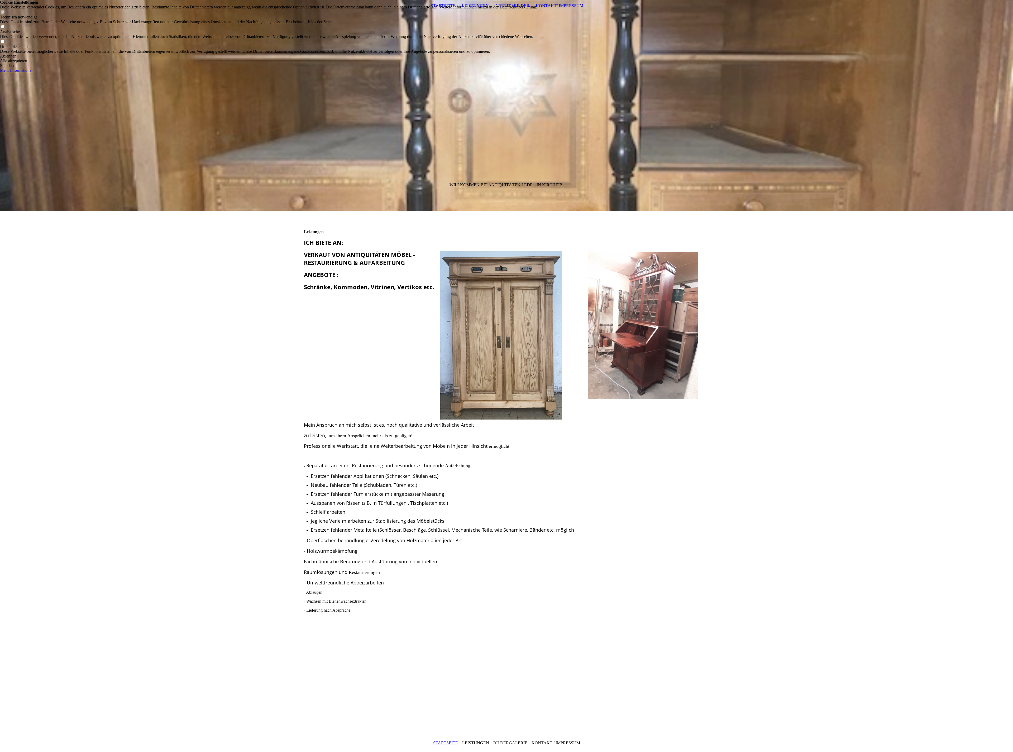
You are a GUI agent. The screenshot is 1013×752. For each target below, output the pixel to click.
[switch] (2, 12)
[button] (268, 56)
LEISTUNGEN (475, 5)
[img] (506, 105)
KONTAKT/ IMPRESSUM (559, 5)
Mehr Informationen (17, 70)
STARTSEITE (443, 5)
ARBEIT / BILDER (512, 5)
